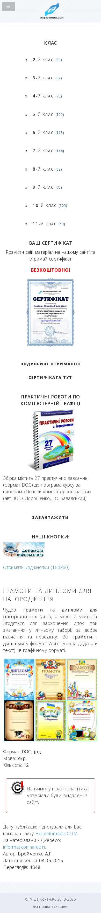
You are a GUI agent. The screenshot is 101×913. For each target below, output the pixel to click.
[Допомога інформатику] (24, 556)
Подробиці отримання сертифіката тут (50, 370)
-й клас (47, 59)
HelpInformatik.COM (56, 833)
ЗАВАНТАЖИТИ (50, 517)
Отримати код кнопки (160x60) (36, 567)
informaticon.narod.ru (25, 847)
